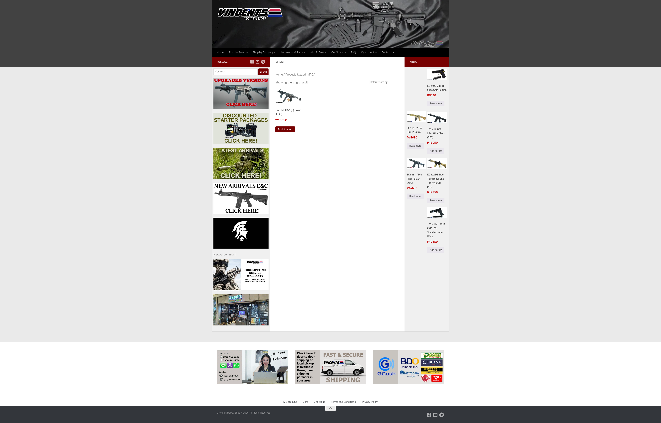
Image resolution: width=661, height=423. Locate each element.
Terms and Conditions (343, 401)
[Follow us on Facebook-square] (252, 62)
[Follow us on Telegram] (263, 62)
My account (367, 52)
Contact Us (388, 52)
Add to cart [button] (285, 129)
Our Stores (337, 52)
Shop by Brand (236, 52)
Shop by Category (263, 52)
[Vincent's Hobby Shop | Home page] (251, 14)
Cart (305, 401)
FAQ (353, 52)
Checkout (319, 401)
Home (220, 52)
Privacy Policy (370, 401)
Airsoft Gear (317, 52)
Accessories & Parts (291, 52)
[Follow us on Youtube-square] (257, 62)
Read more (436, 103)
